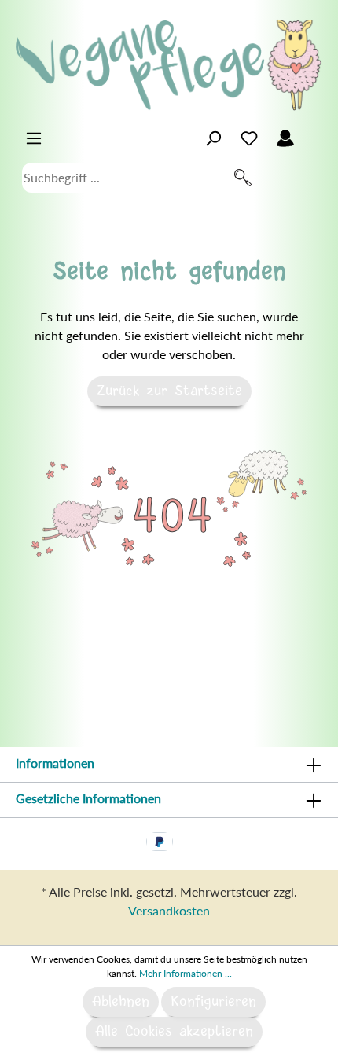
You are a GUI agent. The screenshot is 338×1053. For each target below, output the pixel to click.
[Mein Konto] (285, 138)
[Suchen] (243, 178)
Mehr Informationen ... (185, 973)
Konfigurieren (213, 1002)
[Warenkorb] (312, 133)
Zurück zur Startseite (169, 391)
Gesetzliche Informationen (88, 798)
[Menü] (34, 138)
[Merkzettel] (249, 138)
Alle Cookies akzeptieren (174, 1032)
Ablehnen (120, 1002)
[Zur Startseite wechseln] (169, 65)
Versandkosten (169, 910)
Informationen (55, 762)
